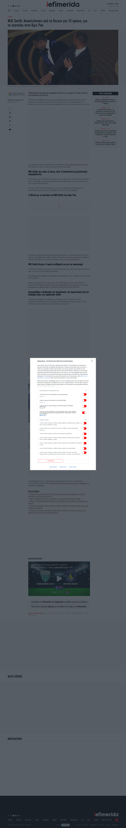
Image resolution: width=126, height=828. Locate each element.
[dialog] (63, 414)
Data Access (63, 467)
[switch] (84, 394)
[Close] (92, 361)
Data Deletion (53, 467)
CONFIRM (50, 460)
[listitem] (63, 391)
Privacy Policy (72, 467)
